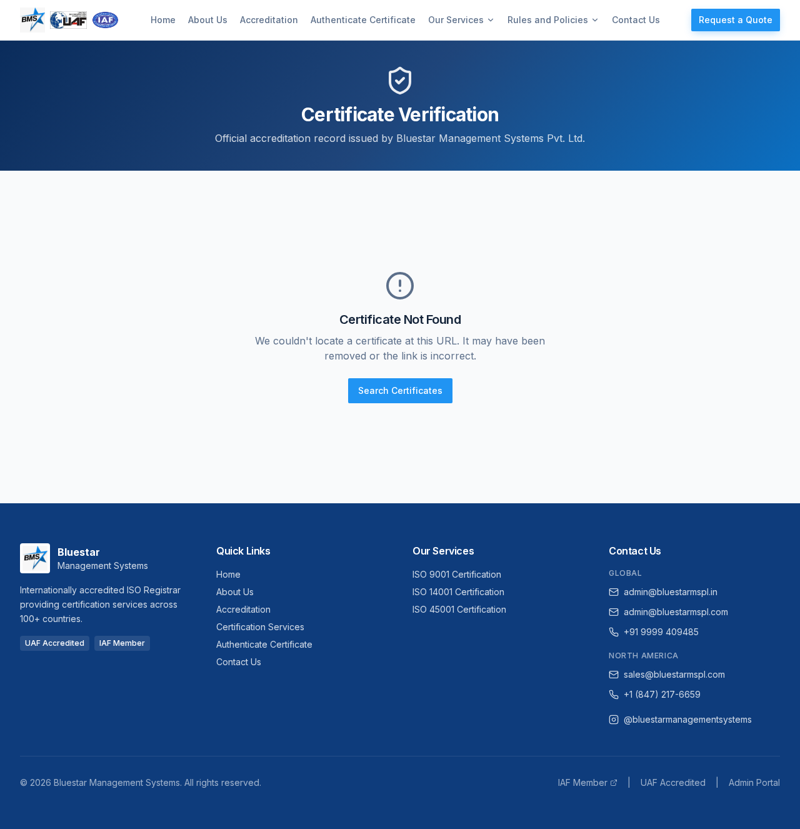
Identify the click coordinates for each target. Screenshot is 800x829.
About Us (208, 19)
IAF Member (583, 782)
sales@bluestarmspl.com (674, 674)
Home (163, 19)
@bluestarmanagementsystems (688, 719)
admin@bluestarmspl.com (676, 611)
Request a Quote (735, 19)
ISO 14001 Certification (458, 591)
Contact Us (636, 19)
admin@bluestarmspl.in (671, 591)
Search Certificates (400, 390)
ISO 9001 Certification (456, 574)
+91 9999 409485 (661, 631)
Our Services (456, 19)
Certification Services (260, 626)
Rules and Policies (548, 19)
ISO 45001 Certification (459, 609)
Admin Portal (754, 782)
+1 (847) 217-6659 (662, 694)
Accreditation (269, 19)
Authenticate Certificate (363, 19)
